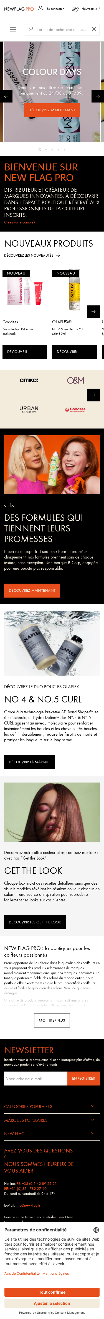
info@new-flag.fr (28, 1205)
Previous (6, 96)
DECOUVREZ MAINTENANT (32, 590)
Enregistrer (83, 1078)
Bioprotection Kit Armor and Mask (18, 331)
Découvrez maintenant (52, 110)
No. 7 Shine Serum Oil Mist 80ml (67, 331)
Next (98, 96)
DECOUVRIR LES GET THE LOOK (35, 922)
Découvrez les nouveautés (29, 255)
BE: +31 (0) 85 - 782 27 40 (25, 1188)
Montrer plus (52, 1020)
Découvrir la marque (29, 762)
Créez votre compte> (19, 222)
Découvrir (17, 351)
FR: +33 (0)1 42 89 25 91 (37, 1183)
